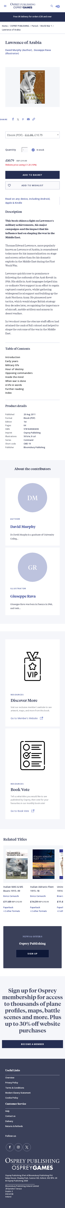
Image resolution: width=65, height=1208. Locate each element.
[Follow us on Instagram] (18, 1147)
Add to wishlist (33, 185)
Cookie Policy (11, 1097)
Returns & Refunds (14, 1126)
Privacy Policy (11, 1082)
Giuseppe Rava (23, 596)
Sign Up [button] (33, 953)
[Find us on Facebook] (10, 1147)
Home (5, 25)
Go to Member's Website (24, 718)
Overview (9, 1077)
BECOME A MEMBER (32, 1044)
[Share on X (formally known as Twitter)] (18, 119)
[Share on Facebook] (13, 119)
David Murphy (23, 526)
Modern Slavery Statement (18, 1092)
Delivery (9, 1121)
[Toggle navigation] (5, 6)
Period (35, 25)
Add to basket (32, 174)
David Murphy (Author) (18, 50)
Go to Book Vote (20, 810)
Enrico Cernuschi (11, 896)
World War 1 (46, 25)
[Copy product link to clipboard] (33, 119)
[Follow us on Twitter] (27, 1147)
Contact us (10, 1116)
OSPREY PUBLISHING (19, 25)
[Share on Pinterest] (23, 119)
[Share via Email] (28, 119)
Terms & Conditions (14, 1087)
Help (7, 1111)
